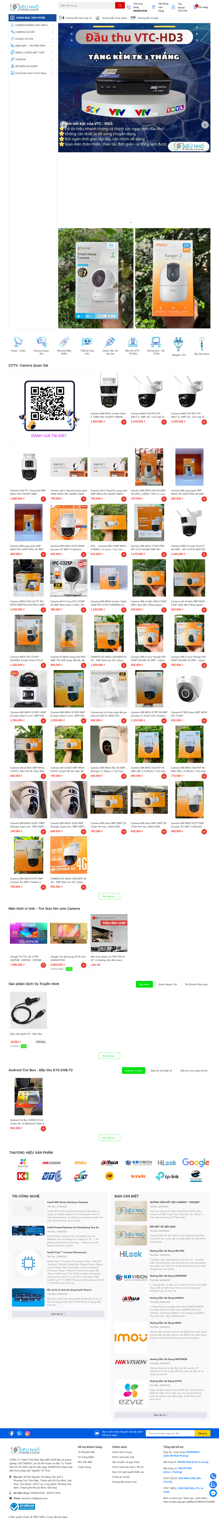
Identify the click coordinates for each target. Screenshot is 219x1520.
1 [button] (130, 222)
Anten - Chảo (18, 350)
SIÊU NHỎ (39, 1516)
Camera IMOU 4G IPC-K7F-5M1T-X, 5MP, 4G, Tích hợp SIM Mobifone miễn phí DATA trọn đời (149, 416)
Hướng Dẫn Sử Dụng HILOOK (167, 1250)
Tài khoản (181, 5)
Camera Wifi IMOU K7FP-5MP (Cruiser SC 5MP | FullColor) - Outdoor (187, 826)
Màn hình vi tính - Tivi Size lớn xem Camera (44, 908)
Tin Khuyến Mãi (86, 1452)
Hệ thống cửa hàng (163, 7)
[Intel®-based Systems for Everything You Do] (28, 1231)
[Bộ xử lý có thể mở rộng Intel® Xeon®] (28, 1297)
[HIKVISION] (52, 1163)
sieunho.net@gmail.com (35, 1498)
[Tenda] (138, 1176)
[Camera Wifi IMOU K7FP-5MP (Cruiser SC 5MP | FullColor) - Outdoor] (189, 799)
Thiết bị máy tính (87, 352)
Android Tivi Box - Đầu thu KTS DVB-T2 (41, 1070)
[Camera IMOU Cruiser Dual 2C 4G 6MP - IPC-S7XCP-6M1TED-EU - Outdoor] (189, 522)
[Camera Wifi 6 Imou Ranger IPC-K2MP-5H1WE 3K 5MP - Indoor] (149, 633)
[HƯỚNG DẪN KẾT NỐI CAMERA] (131, 1211)
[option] (134, 87)
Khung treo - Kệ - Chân (155, 352)
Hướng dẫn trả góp (148, 17)
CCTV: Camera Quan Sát (28, 365)
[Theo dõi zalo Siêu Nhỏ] (19, 1433)
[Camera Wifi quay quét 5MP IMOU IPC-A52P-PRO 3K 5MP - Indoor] (189, 467)
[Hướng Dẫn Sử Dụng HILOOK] (131, 1254)
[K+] (23, 1176)
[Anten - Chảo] (18, 342)
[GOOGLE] (196, 1163)
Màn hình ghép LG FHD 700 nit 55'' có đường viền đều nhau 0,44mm (108, 960)
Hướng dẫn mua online (114, 17)
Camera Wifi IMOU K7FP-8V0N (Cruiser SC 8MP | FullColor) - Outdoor (67, 549)
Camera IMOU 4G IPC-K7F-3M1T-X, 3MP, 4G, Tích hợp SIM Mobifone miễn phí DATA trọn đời (189, 416)
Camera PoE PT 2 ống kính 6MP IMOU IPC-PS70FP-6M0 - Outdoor (28, 494)
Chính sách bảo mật (123, 1456)
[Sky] (196, 1176)
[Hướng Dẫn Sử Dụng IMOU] (131, 1337)
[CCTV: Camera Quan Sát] (49, 407)
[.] (95, 278)
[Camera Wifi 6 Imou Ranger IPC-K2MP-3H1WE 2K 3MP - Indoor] (189, 633)
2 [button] (134, 222)
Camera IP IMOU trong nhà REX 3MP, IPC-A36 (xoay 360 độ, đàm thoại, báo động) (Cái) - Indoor (68, 660)
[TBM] (167, 1176)
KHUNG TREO (88, 10)
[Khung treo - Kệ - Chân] (156, 342)
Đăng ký (202, 1433)
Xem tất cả (108, 896)
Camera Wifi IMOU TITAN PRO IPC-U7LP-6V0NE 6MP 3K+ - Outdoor (148, 549)
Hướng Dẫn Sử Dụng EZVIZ (166, 1381)
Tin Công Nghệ (86, 1456)
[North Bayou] (109, 1176)
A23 (66, 10)
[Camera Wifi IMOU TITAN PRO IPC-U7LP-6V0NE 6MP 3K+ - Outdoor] (149, 522)
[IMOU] (80, 1163)
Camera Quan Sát (41, 352)
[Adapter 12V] (179, 344)
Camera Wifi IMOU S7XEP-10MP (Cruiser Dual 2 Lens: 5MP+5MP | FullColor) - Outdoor (28, 715)
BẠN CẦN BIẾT (127, 1196)
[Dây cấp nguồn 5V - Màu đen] (28, 1010)
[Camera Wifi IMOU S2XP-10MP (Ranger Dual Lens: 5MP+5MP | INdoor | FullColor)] (28, 799)
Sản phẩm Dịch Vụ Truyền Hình (34, 984)
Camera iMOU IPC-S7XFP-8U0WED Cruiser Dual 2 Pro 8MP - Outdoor (28, 660)
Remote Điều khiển (64, 352)
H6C (60, 10)
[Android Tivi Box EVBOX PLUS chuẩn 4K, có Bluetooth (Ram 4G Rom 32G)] (28, 1096)
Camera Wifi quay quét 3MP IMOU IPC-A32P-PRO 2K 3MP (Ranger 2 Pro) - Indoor (26, 549)
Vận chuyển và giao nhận (126, 1461)
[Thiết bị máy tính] (87, 342)
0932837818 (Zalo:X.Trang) (192, 1461)
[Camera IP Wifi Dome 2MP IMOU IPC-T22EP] (189, 688)
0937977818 (53, 1492)
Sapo (65, 1516)
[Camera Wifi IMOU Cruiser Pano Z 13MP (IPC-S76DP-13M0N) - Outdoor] (109, 390)
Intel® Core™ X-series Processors (67, 1252)
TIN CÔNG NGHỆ (26, 1196)
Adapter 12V (179, 355)
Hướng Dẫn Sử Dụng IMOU (165, 1322)
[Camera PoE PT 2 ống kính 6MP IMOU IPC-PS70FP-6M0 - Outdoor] (28, 467)
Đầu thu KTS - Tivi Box (133, 352)
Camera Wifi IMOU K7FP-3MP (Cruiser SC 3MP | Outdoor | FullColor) (26, 882)
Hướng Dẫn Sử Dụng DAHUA (167, 1297)
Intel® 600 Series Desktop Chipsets (67, 1202)
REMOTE (102, 10)
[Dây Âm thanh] (202, 343)
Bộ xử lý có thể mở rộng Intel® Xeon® (69, 1289)
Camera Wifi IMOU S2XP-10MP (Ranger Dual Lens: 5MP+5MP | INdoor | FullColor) (27, 826)
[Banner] (172, 278)
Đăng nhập (182, 10)
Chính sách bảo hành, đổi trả (128, 1466)
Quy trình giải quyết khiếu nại (128, 1471)
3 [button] (138, 222)
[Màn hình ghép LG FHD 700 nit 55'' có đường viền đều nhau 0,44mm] (109, 933)
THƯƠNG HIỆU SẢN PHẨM (31, 1152)
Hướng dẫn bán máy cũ (79, 17)
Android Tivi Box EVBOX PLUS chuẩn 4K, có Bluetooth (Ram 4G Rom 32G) (28, 1123)
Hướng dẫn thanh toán (124, 1481)
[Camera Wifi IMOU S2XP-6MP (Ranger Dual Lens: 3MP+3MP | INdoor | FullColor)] (68, 799)
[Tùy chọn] (43, 965)
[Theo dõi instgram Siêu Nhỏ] (27, 1433)
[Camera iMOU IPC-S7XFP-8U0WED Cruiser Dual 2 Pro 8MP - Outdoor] (28, 633)
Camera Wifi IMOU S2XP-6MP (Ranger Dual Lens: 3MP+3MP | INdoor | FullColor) (67, 826)
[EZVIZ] (23, 1163)
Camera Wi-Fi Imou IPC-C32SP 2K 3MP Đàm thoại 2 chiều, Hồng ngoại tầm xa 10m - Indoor (68, 604)
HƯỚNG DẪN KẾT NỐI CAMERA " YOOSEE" (175, 1202)
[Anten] (80, 1176)
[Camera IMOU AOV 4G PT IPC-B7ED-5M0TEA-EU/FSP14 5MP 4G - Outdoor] (28, 578)
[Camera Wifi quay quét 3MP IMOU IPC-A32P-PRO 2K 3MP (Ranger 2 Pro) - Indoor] (28, 522)
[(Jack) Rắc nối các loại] (110, 342)
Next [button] (205, 125)
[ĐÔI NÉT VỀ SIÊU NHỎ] (131, 1235)
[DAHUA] (109, 1163)
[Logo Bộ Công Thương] (22, 1506)
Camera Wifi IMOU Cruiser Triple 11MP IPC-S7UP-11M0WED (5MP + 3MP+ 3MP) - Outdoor (109, 604)
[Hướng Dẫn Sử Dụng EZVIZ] (131, 1394)
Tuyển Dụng (84, 1466)
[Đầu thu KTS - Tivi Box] (133, 342)
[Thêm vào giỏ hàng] (123, 422)
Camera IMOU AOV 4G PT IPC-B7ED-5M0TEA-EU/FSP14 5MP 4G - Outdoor (27, 604)
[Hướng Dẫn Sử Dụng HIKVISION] (131, 1362)
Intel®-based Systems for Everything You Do (73, 1227)
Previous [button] (63, 125)
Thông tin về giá (121, 1476)
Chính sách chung (122, 1452)
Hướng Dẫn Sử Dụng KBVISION (168, 1275)
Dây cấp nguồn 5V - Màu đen (26, 1033)
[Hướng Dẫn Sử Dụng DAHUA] (131, 1298)
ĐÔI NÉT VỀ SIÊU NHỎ (163, 1226)
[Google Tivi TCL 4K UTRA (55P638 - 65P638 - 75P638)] (28, 933)
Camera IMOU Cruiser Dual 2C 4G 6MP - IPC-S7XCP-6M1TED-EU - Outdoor (188, 549)
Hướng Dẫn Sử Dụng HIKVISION (168, 1359)
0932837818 (140, 10)
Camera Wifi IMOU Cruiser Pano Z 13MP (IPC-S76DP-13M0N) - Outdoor (108, 416)
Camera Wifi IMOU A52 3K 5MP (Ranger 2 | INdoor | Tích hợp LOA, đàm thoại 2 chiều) (108, 771)
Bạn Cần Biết (85, 1461)
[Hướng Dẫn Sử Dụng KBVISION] (131, 1277)
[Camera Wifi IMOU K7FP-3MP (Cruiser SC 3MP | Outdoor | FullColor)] (28, 855)
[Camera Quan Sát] (41, 342)
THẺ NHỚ (75, 10)
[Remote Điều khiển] (64, 342)
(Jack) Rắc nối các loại (110, 352)
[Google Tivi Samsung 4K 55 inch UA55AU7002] (68, 933)
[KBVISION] (138, 1163)
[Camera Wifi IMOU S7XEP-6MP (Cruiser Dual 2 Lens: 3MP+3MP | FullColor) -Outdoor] (68, 688)
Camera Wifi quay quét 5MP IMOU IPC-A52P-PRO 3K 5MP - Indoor (188, 494)
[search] (120, 5)
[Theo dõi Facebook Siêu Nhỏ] (11, 1433)
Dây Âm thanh (201, 354)
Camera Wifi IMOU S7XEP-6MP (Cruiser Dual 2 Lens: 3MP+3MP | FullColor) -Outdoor (68, 715)
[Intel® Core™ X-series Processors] (28, 1264)
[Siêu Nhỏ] (30, 7)
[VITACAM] (167, 1163)
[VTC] (52, 1176)
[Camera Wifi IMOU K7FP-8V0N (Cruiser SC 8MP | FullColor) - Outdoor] (68, 522)
